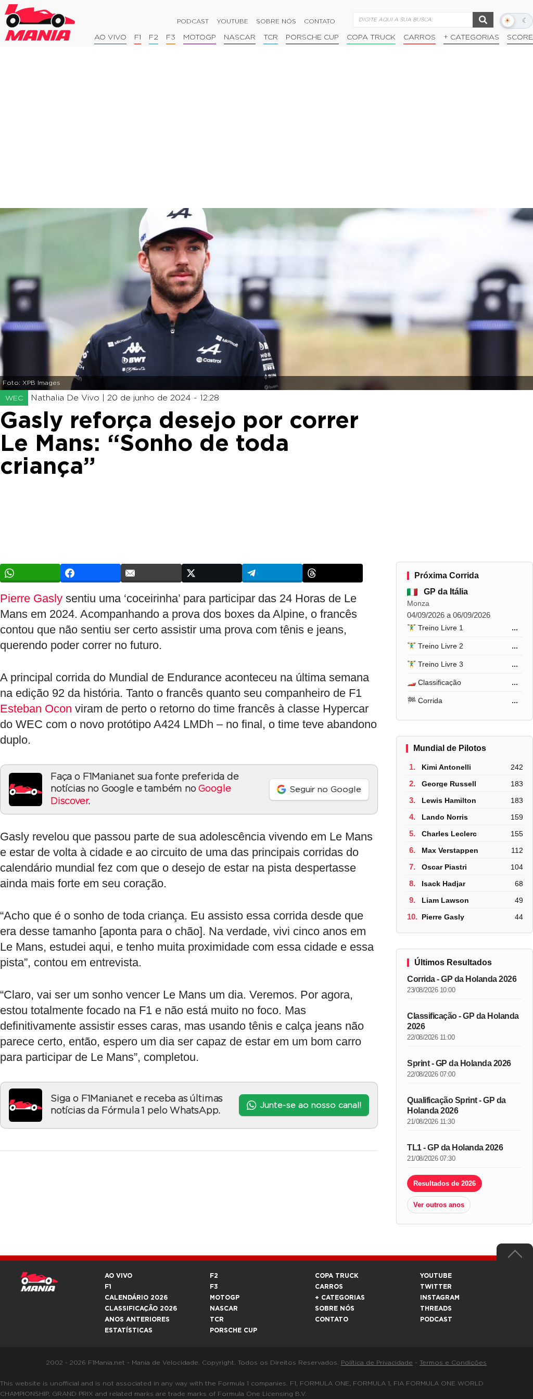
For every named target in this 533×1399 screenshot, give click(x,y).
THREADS (436, 1308)
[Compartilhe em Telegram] (272, 573)
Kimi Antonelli (446, 767)
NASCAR (240, 37)
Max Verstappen (450, 850)
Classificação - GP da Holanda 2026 (463, 1021)
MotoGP (199, 37)
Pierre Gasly (31, 598)
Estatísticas (129, 1330)
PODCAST (436, 1319)
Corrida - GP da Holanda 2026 (461, 979)
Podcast (193, 21)
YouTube (232, 21)
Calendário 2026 (136, 1297)
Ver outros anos (438, 1205)
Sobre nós (276, 21)
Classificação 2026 (141, 1308)
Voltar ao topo (515, 1256)
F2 (153, 37)
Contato (319, 21)
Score (520, 37)
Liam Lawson (445, 900)
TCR (270, 37)
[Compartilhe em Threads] (332, 573)
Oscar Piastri (444, 867)
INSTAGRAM (440, 1297)
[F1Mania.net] (40, 22)
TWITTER (436, 1287)
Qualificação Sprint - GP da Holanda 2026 (456, 1105)
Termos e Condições (453, 1362)
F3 (170, 37)
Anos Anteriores (137, 1319)
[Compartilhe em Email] (151, 573)
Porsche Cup (312, 37)
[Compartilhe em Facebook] (90, 573)
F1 (137, 37)
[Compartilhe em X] (212, 573)
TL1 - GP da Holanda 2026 (455, 1147)
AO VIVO (118, 1276)
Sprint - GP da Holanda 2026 (459, 1063)
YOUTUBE (436, 1276)
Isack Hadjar (443, 883)
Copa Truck (371, 37)
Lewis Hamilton (449, 800)
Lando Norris (445, 817)
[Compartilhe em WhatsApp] (30, 573)
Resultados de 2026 (444, 1183)
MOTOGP (224, 1297)
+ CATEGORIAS (471, 37)
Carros (419, 37)
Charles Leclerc (449, 834)
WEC (14, 398)
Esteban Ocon (36, 708)
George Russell (449, 784)
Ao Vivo (110, 37)
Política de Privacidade (377, 1362)
